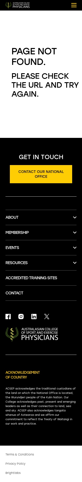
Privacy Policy (15, 463)
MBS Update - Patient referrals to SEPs (36, 318)
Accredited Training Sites (28, 347)
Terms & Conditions (19, 454)
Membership (17, 232)
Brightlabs (13, 473)
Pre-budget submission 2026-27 (34, 299)
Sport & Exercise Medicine (28, 307)
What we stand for (22, 272)
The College (16, 227)
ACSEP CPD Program (24, 242)
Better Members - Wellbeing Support (38, 251)
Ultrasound (15, 330)
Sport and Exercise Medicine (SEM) (36, 236)
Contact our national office (41, 174)
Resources (16, 262)
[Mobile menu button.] (74, 5)
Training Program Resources (31, 356)
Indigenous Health (21, 338)
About (11, 217)
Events (12, 247)
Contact (14, 293)
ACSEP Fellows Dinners (25, 302)
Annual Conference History (30, 311)
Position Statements (24, 281)
